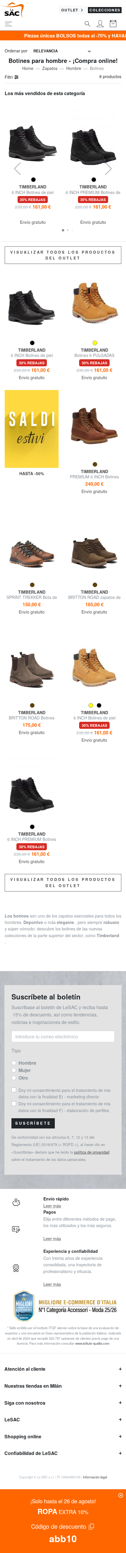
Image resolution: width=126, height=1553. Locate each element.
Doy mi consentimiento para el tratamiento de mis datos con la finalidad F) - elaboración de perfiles (64, 1107)
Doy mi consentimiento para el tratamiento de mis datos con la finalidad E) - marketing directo (64, 1093)
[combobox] (62, 51)
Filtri (9, 77)
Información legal (95, 1477)
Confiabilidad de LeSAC (31, 1453)
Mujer (24, 1070)
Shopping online (22, 1436)
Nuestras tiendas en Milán (33, 1385)
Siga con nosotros (24, 1402)
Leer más (52, 1206)
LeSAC (12, 1419)
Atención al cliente (24, 1368)
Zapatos (49, 68)
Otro (23, 1077)
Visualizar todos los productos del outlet (63, 255)
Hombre (73, 68)
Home (27, 68)
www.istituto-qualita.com (92, 1343)
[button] (63, 230)
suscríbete (33, 1123)
